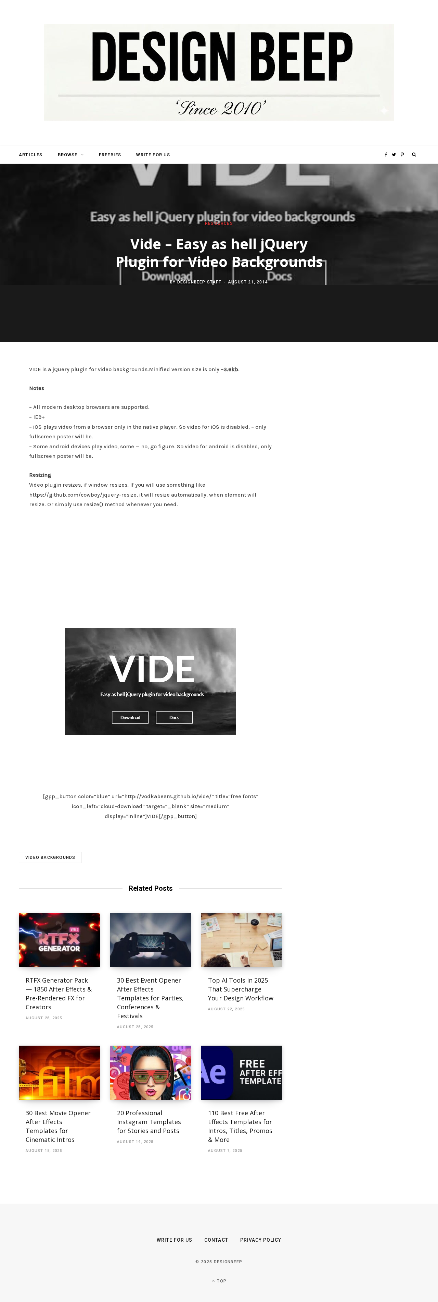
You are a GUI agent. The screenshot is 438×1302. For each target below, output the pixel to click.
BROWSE (68, 154)
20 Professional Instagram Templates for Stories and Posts (149, 1122)
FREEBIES (110, 154)
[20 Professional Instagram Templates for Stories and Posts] (150, 1073)
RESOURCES (219, 223)
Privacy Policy (261, 1240)
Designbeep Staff (199, 281)
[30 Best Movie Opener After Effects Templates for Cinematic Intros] (59, 1073)
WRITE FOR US (153, 154)
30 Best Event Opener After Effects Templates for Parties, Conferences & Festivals (150, 998)
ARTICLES (30, 154)
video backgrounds (50, 857)
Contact (216, 1240)
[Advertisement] (150, 567)
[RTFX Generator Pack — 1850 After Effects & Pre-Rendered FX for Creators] (59, 940)
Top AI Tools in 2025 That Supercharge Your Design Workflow (240, 989)
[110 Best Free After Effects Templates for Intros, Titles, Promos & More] (241, 1073)
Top (221, 1281)
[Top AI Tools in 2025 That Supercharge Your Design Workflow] (241, 940)
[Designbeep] (219, 73)
